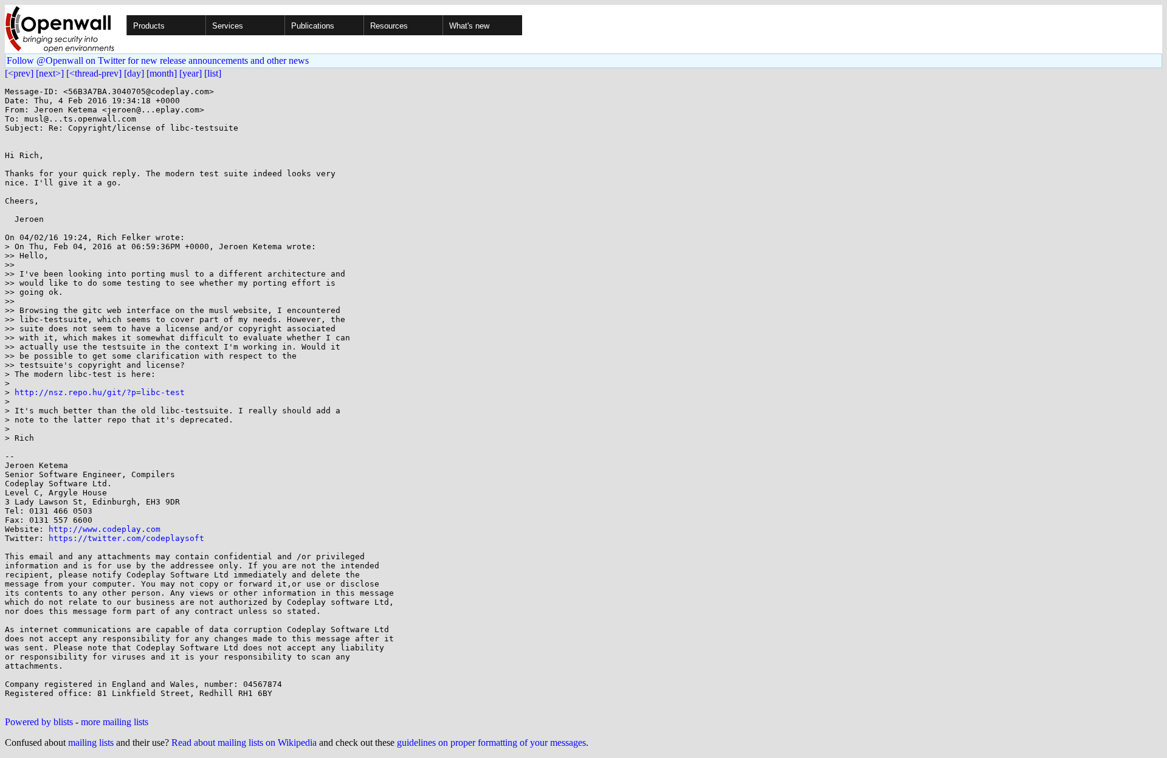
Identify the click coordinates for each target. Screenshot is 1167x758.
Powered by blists (39, 722)
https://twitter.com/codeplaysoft (126, 538)
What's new (469, 25)
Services (227, 25)
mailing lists (91, 742)
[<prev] (19, 73)
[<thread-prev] (94, 73)
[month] (161, 73)
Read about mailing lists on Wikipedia (244, 742)
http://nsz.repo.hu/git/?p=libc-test (100, 392)
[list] (212, 73)
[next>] (50, 73)
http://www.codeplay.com (104, 529)
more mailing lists (114, 722)
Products (149, 25)
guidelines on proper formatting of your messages (491, 742)
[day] (134, 73)
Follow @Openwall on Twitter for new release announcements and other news (158, 60)
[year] (190, 73)
